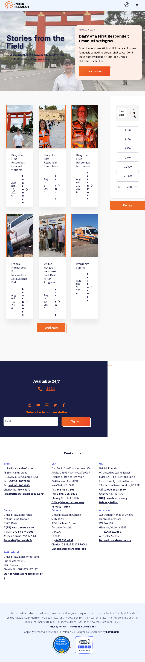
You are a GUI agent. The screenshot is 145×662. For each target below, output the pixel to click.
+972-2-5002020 (19, 481)
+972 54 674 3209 (22, 532)
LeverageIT (113, 632)
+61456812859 (111, 532)
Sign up (75, 421)
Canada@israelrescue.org (68, 549)
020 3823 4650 (116, 490)
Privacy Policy (60, 507)
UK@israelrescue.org (113, 498)
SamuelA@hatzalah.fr (18, 540)
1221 (50, 389)
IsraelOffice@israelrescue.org (24, 494)
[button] (137, 4)
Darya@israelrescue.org (115, 540)
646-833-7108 (65, 490)
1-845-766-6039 (66, 494)
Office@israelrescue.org (67, 502)
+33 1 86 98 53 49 (23, 527)
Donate (127, 205)
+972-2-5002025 (19, 485)
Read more (86, 71)
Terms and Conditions (83, 627)
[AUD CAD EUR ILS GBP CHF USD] (130, 187)
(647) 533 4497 (63, 540)
